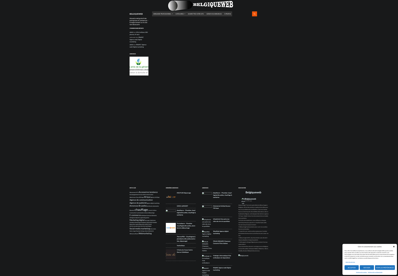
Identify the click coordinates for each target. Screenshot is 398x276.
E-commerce (135, 215)
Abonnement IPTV (134, 192)
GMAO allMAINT (182, 206)
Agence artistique (155, 197)
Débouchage (151, 212)
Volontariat (151, 231)
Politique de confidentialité (375, 272)
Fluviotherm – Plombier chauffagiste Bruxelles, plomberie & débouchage (186, 226)
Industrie (137, 217)
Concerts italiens (152, 210)
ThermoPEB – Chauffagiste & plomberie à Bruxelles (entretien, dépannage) (186, 239)
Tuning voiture (144, 231)
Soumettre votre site (196, 14)
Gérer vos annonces (214, 14)
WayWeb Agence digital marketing (221, 232)
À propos (227, 14)
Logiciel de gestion (144, 217)
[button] (394, 247)
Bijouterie (132, 210)
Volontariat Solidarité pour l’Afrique (222, 207)
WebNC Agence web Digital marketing (137, 39)
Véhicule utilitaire (134, 233)
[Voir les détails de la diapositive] (139, 66)
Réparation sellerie (144, 224)
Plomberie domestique (135, 222)
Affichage (141, 197)
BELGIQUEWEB (136, 14)
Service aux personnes (135, 226)
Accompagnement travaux (136, 194)
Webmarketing (145, 233)
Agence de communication (141, 200)
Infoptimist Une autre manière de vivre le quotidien (221, 220)
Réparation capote (134, 224)
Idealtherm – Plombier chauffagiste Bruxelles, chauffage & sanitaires (186, 212)
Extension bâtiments (151, 215)
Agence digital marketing (153, 203)
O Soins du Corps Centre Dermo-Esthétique (185, 251)
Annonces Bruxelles (138, 206)
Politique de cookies (361, 272)
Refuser (366, 268)
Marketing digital (137, 220)
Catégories (179, 14)
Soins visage (133, 231)
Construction (133, 212)
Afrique (147, 197)
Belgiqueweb (253, 192)
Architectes (150, 206)
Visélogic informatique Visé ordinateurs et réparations (222, 257)
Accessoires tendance (148, 192)
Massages (147, 220)
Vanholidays (181, 245)
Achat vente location (148, 194)
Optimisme (153, 220)
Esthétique (143, 215)
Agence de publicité (138, 203)
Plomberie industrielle (146, 222)
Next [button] (145, 65)
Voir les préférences (385, 268)
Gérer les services (350, 262)
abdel (131, 32)
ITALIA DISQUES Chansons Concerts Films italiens (221, 242)
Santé (150, 224)
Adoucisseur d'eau (134, 197)
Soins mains (153, 228)
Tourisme (138, 231)
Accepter (352, 268)
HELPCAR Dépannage (184, 193)
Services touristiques (146, 226)
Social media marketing (140, 228)
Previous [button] (132, 65)
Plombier (154, 222)
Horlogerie (132, 217)
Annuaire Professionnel (162, 14)
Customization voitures (142, 212)
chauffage (141, 209)
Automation (156, 206)
